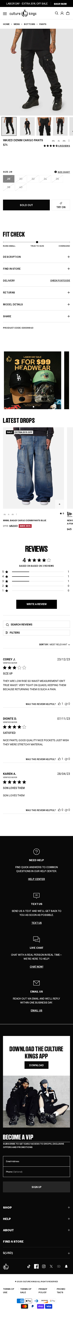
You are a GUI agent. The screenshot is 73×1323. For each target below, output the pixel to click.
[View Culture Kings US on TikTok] (29, 1266)
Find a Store (13, 1241)
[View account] (62, 13)
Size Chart (64, 172)
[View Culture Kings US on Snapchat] (66, 1266)
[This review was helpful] (59, 703)
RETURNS (9, 292)
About (8, 1230)
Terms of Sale (25, 1290)
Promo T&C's (61, 1290)
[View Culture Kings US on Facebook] (36, 1266)
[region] (35, 572)
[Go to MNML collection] (60, 140)
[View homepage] (23, 13)
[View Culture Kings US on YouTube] (59, 1266)
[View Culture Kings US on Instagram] (44, 1266)
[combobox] (54, 644)
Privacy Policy (43, 1290)
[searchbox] (39, 624)
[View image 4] (43, 126)
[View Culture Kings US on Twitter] (51, 1266)
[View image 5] (60, 126)
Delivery (36, 280)
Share (7, 316)
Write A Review (37, 604)
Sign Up (37, 1187)
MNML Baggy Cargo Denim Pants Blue (24, 520)
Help (7, 1218)
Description (12, 257)
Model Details (13, 304)
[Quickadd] (59, 504)
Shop (7, 1207)
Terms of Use (8, 1290)
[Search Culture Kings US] (56, 13)
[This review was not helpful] (66, 703)
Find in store (12, 268)
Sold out (26, 205)
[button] (68, 13)
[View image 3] (27, 126)
